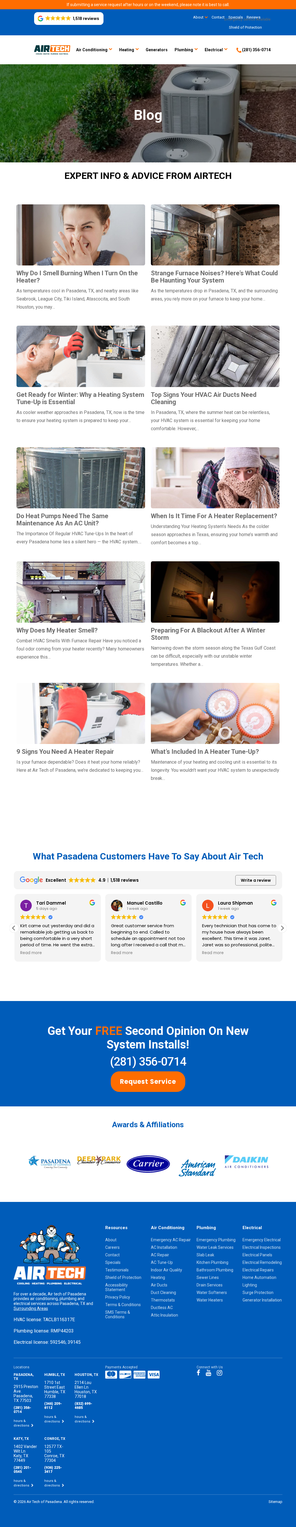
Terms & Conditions (123, 1304)
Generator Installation (262, 1300)
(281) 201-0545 (22, 1470)
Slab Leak (205, 1255)
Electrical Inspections (262, 1247)
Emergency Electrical (262, 1240)
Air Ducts (159, 1285)
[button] (68, 18)
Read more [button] (30, 953)
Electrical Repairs (258, 1270)
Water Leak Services (215, 1247)
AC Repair (160, 1255)
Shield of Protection (245, 27)
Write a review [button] (256, 880)
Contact (112, 1255)
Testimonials (117, 1270)
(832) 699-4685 (83, 1406)
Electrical (214, 49)
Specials (113, 1262)
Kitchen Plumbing (212, 1262)
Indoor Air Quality (166, 1270)
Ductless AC (162, 1307)
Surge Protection (258, 1292)
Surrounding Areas (31, 1308)
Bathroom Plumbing (215, 1270)
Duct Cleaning (163, 1292)
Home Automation (259, 1277)
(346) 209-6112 (53, 1406)
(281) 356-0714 (148, 1061)
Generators (157, 49)
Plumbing (184, 49)
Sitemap (275, 1501)
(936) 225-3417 (53, 1470)
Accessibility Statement (116, 1287)
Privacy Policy (117, 1297)
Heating (126, 49)
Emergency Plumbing (216, 1240)
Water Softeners (212, 1292)
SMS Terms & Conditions (117, 1314)
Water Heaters (210, 1300)
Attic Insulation (164, 1315)
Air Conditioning (92, 49)
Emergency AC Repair (171, 1240)
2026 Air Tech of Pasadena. (41, 1501)
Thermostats (163, 1300)
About (198, 17)
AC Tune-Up (162, 1262)
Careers (112, 1247)
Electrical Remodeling (262, 1262)
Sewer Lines (208, 1277)
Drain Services (210, 1285)
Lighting (250, 1285)
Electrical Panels (257, 1255)
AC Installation (164, 1247)
